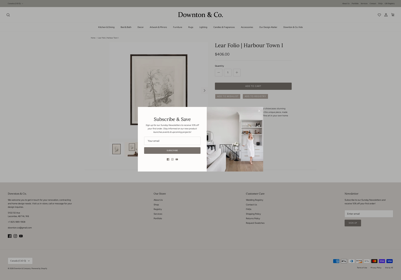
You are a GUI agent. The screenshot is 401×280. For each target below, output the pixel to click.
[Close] (259, 110)
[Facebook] (168, 159)
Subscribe (172, 150)
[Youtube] (177, 159)
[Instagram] (172, 159)
